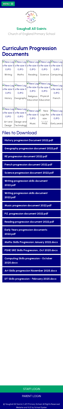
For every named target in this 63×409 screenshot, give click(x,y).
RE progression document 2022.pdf (26, 156)
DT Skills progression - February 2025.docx (31, 278)
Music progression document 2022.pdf (28, 205)
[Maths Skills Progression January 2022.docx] (20, 66)
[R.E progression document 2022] (33, 87)
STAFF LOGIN (31, 389)
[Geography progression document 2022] (20, 89)
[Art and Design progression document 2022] (8, 113)
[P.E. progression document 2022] (44, 87)
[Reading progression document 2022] (33, 66)
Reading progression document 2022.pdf (29, 221)
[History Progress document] (8, 89)
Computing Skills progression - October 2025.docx (28, 260)
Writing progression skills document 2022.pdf (26, 183)
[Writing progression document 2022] (8, 66)
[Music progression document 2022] (33, 115)
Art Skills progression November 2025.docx (31, 270)
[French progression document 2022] (56, 89)
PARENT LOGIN (31, 396)
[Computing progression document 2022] (56, 66)
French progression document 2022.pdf (28, 164)
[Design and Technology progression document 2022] (20, 113)
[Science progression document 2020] (44, 66)
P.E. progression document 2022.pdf (26, 213)
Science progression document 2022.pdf (29, 172)
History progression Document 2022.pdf (29, 140)
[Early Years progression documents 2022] (56, 115)
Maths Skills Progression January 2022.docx (31, 242)
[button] (8, 3)
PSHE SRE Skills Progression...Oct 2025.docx (31, 250)
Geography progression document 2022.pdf (31, 148)
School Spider (40, 407)
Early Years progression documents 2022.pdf (26, 232)
